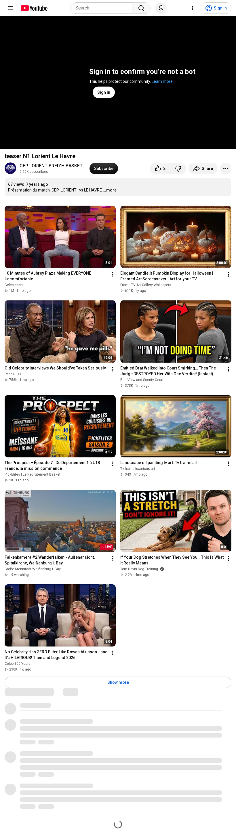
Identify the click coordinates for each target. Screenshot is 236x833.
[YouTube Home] (34, 8)
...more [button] (110, 190)
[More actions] (225, 168)
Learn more (162, 81)
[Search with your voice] (161, 8)
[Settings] (192, 8)
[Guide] (10, 8)
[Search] (141, 8)
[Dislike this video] (178, 168)
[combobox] (103, 8)
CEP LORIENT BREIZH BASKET (51, 165)
